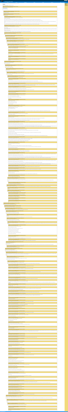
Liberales (16, 2)
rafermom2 (9, 252)
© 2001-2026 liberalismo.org (2, 411)
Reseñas (34, 2)
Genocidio (43, 2)
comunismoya (7, 203)
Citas (60, 2)
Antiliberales (25, 2)
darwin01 (11, 50)
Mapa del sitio (66, 411)
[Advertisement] (66, 14)
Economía (66, 3)
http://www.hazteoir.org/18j (6, 12)
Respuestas (52, 2)
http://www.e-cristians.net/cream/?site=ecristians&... (9, 62)
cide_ (11, 317)
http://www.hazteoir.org (5, 8)
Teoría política (66, 5)
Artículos (8, 2)
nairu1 (11, 284)
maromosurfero (8, 33)
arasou (6, 14)
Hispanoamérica (66, 4)
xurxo (9, 185)
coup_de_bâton (12, 409)
